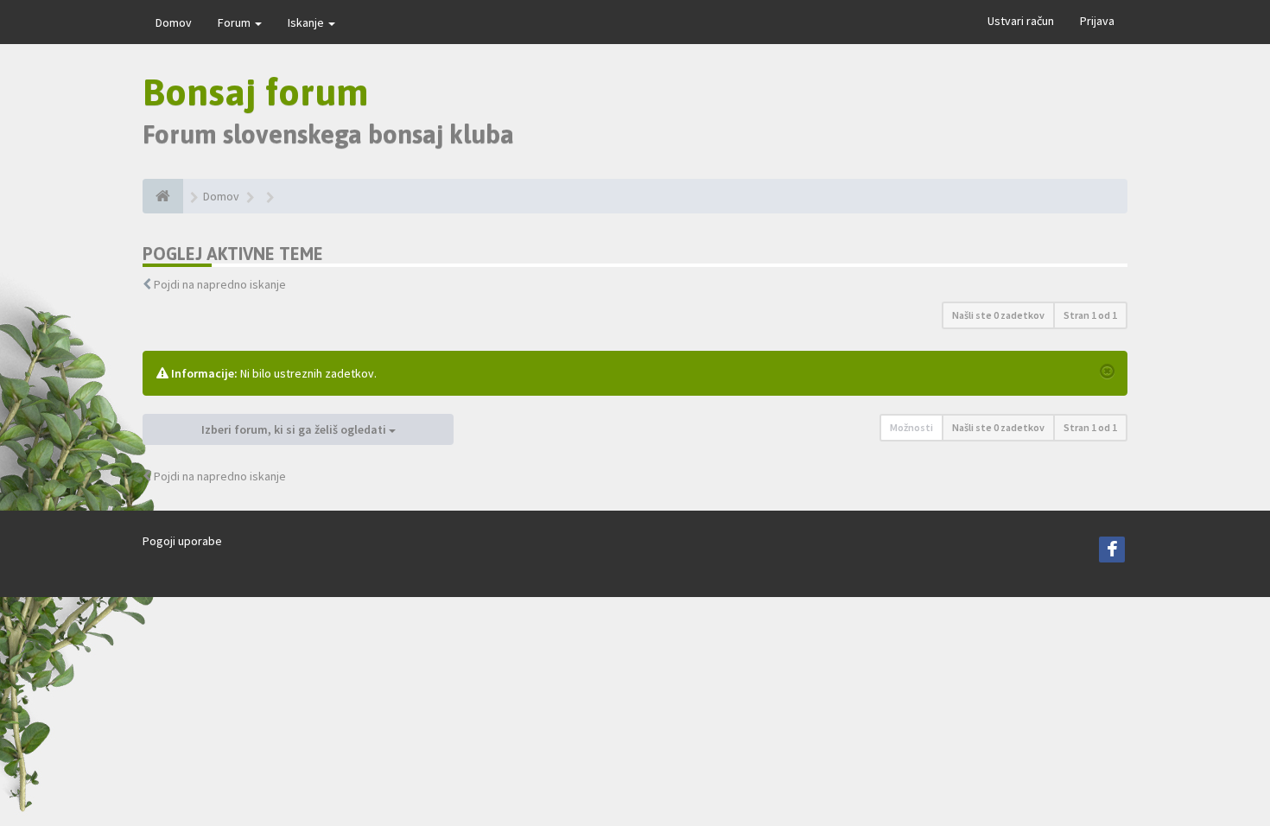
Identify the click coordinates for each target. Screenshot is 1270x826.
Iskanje (307, 22)
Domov (174, 22)
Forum (235, 22)
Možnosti (911, 427)
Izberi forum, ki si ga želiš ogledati (295, 429)
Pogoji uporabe (182, 541)
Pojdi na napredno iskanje (220, 284)
